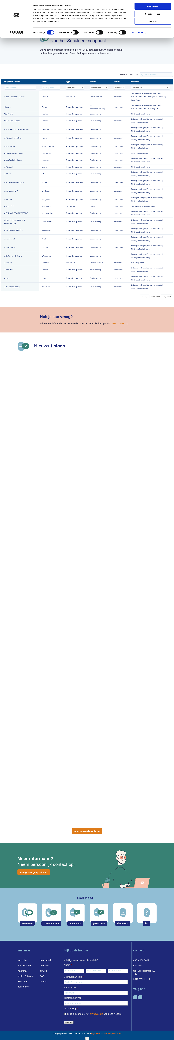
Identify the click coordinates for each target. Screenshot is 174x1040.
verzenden (68, 1022)
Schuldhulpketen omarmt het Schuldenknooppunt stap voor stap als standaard (78, 444)
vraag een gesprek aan (33, 872)
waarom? (22, 971)
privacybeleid (96, 1014)
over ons (44, 965)
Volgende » (167, 296)
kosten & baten (51, 923)
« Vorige (145, 296)
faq (146, 923)
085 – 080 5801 (141, 960)
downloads (122, 923)
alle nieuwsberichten (87, 831)
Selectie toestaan (152, 14)
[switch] (75, 32)
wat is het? (23, 960)
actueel (43, 971)
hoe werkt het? (25, 965)
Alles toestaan (152, 6)
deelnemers (24, 986)
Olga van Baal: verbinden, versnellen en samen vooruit (60, 797)
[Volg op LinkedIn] (135, 997)
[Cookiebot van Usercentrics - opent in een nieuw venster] (16, 33)
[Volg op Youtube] (140, 997)
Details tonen (137, 32)
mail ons (137, 965)
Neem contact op (119, 323)
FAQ (42, 976)
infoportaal (75, 923)
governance (99, 923)
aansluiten (27, 923)
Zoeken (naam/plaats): (128, 74)
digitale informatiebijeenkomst (106, 1033)
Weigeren (153, 21)
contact (43, 981)
